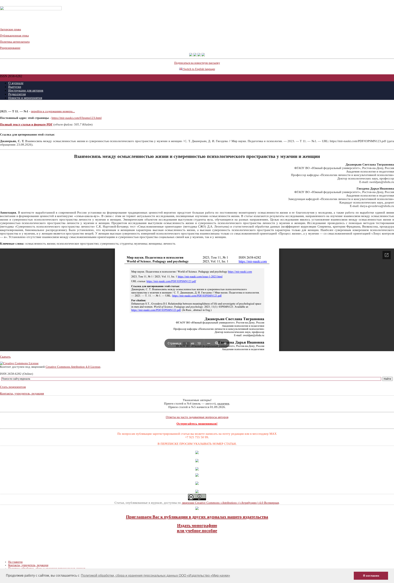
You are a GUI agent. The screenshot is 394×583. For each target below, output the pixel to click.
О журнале (15, 83)
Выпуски (14, 87)
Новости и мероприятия (25, 98)
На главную (15, 561)
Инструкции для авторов (25, 90)
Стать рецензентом (13, 387)
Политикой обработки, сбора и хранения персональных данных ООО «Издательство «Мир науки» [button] (155, 575)
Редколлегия (17, 94)
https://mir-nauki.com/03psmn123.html (77, 118)
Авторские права (10, 29)
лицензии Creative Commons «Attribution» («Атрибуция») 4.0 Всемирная (230, 502)
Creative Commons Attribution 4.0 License (73, 366)
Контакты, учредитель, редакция (22, 393)
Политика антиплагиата (15, 41)
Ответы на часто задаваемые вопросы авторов (197, 417)
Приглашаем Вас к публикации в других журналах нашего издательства (197, 516)
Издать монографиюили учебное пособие (197, 528)
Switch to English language (198, 69)
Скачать (5, 356)
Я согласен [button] (371, 575)
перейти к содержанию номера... (53, 111)
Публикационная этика (14, 35)
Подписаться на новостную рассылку (197, 62)
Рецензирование (10, 47)
